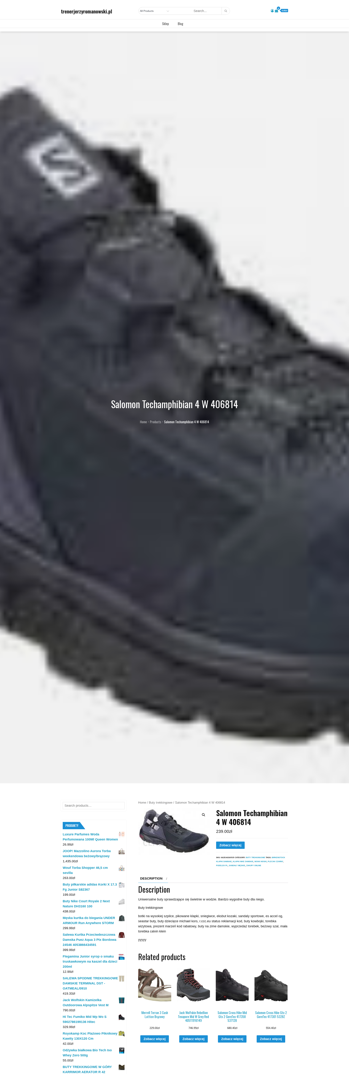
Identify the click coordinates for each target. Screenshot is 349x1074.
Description (151, 878)
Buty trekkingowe (160, 802)
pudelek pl (222, 865)
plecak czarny (275, 861)
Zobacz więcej (230, 845)
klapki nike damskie (243, 861)
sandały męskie (237, 865)
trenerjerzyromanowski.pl (86, 11)
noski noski (260, 861)
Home (142, 802)
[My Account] (272, 11)
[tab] (153, 878)
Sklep (165, 23)
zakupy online (253, 865)
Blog (180, 23)
